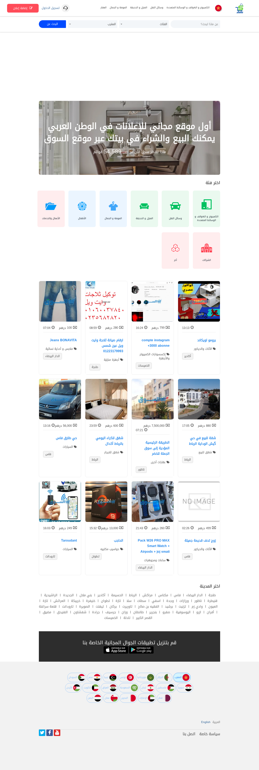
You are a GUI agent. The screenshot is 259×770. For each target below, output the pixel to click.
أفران (210, 612)
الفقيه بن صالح (148, 606)
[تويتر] (42, 732)
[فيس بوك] (49, 732)
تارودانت (67, 606)
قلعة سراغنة (47, 606)
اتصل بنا (189, 734)
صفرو (166, 612)
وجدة (170, 601)
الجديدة (68, 595)
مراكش (147, 595)
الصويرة (84, 606)
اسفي (156, 601)
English (205, 722)
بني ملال (86, 595)
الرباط (133, 595)
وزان (125, 612)
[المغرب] (218, 8)
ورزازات (184, 601)
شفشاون (79, 612)
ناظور (198, 601)
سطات (141, 601)
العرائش (59, 601)
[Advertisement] (129, 66)
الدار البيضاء (194, 595)
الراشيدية (50, 595)
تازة (118, 601)
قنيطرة (212, 601)
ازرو (198, 612)
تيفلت (100, 606)
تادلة (126, 618)
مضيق (47, 612)
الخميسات (111, 618)
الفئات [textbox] (163, 24)
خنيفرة (90, 601)
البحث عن (52, 24)
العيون (213, 606)
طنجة (212, 595)
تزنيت (182, 606)
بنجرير (153, 612)
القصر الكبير (144, 618)
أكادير (101, 595)
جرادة (96, 612)
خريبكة (75, 601)
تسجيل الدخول (50, 8)
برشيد (169, 606)
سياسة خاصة (209, 734)
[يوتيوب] (57, 732)
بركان (113, 606)
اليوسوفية (183, 612)
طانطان (138, 612)
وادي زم (197, 606)
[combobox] (144, 24)
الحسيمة (117, 595)
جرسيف (110, 612)
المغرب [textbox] (112, 24)
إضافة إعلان (20, 8)
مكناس (163, 595)
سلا (129, 601)
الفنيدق (62, 612)
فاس (177, 595)
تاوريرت (127, 606)
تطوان (105, 601)
